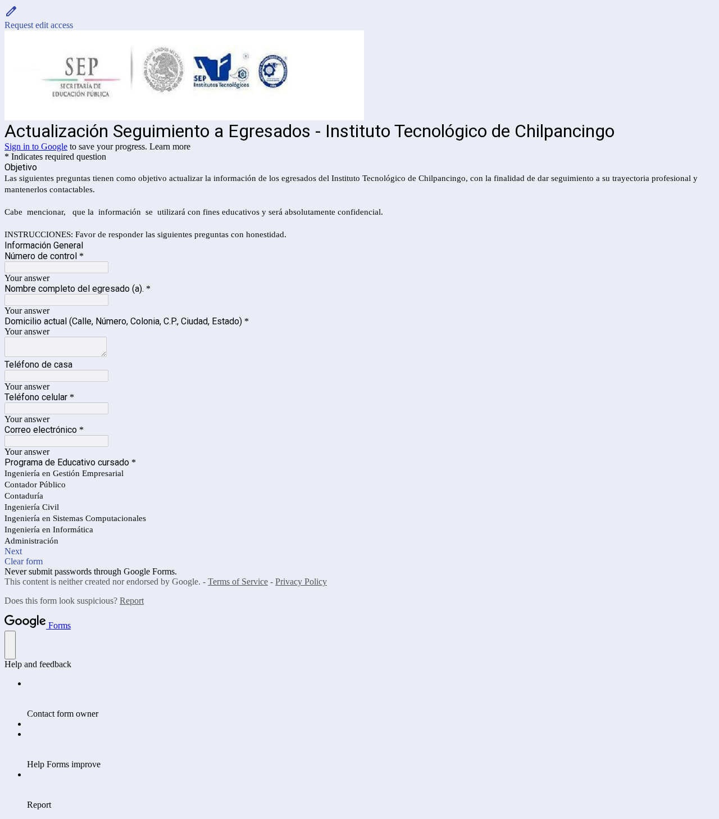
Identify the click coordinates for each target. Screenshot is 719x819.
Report (132, 600)
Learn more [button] (169, 146)
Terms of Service (238, 581)
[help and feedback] (10, 645)
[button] (359, 17)
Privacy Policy (301, 581)
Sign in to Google (35, 146)
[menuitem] (371, 698)
